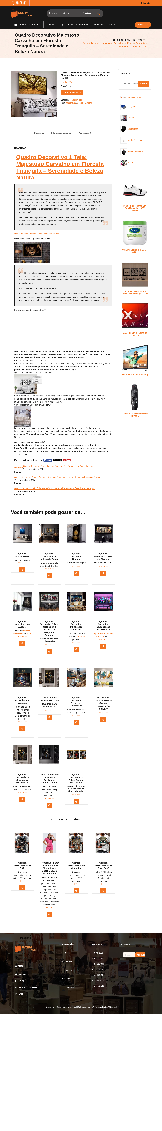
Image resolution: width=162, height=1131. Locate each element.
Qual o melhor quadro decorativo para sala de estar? (37, 234)
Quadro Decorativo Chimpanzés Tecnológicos (103, 625)
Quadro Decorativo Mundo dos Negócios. (76, 625)
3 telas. (103, 635)
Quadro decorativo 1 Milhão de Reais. (49, 556)
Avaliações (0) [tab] (85, 133)
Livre (21, 994)
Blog (66, 953)
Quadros (88, 103)
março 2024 (99, 981)
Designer (68, 961)
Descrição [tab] (39, 133)
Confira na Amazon (51, 717)
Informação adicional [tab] (61, 133)
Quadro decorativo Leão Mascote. (22, 624)
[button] (63, 310)
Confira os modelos (72, 92)
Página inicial (122, 39)
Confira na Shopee (24, 888)
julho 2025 (98, 953)
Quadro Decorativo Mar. (22, 555)
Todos (81, 100)
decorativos (71, 103)
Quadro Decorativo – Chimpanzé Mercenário (22, 778)
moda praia (69, 987)
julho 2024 (98, 958)
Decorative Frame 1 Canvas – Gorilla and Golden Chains (49, 778)
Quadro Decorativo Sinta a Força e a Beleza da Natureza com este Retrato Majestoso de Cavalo (57, 477)
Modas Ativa (24, 974)
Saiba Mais (143, 25)
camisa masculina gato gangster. (76, 865)
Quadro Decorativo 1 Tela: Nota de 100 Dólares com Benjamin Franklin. (49, 628)
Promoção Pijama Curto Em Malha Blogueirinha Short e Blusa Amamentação (49, 868)
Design (75, 100)
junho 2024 (99, 964)
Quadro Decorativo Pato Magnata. (22, 700)
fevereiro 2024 (100, 986)
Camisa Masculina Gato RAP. (22, 865)
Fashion (68, 970)
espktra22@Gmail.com (29, 987)
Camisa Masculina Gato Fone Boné (103, 865)
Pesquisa (125, 73)
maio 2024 (98, 969)
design (80, 103)
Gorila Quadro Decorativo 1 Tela (49, 699)
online (21, 981)
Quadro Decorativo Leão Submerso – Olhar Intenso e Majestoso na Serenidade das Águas (54, 488)
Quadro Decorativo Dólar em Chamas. (103, 556)
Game (67, 979)
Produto (140, 39)
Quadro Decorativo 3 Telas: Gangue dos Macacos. (76, 778)
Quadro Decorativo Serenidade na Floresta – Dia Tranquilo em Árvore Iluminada (59, 466)
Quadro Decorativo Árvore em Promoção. (76, 701)
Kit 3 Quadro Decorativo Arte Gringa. (103, 700)
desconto (22, 719)
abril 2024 (98, 975)
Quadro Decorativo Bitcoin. (76, 556)
